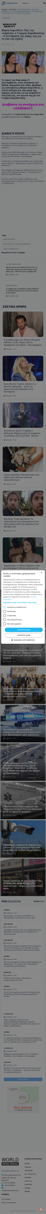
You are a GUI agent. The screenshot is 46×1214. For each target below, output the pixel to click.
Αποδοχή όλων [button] (24, 630)
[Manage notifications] (41, 1209)
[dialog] (23, 607)
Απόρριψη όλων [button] (23, 635)
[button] (23, 603)
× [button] (41, 572)
